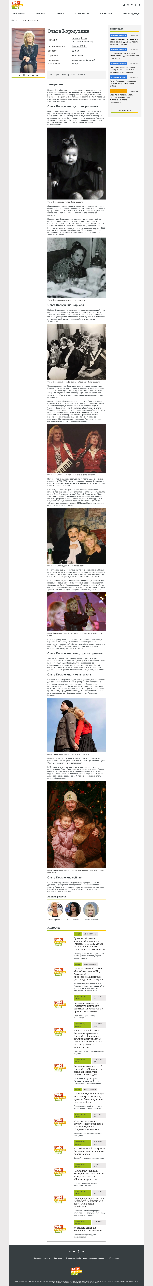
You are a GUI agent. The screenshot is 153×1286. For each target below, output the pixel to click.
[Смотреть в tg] (37, 76)
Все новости (125, 110)
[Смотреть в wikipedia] (28, 76)
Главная (18, 20)
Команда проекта (42, 1258)
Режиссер (87, 41)
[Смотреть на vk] (19, 76)
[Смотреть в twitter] (33, 76)
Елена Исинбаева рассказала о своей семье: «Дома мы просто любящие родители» (124, 41)
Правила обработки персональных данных (85, 1258)
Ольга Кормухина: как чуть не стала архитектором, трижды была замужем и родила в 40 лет (89, 1097)
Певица (76, 38)
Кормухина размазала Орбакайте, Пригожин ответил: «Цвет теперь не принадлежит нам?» (88, 1007)
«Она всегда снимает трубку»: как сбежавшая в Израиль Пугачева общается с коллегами (88, 1125)
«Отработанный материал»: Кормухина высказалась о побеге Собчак (90, 1151)
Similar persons (68, 74)
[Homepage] (18, 5)
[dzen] (139, 5)
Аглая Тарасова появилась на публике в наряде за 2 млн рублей (123, 83)
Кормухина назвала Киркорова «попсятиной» (88, 1229)
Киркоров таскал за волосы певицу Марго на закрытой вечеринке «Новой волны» (122, 69)
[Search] (124, 5)
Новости (81, 74)
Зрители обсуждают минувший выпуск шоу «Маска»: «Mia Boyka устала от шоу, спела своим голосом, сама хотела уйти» (89, 944)
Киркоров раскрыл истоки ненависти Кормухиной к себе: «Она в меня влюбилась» (89, 1202)
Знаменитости (31, 20)
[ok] (136, 5)
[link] (76, 164)
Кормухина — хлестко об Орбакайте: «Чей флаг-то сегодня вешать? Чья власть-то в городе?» (88, 1070)
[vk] (128, 5)
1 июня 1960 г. (79, 46)
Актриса (76, 41)
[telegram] (132, 5)
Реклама (58, 1258)
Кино (84, 38)
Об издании (114, 1258)
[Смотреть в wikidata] (24, 76)
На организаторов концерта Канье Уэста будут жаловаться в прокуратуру (124, 55)
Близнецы (77, 55)
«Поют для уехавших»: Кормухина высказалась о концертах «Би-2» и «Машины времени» (89, 1175)
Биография (54, 74)
